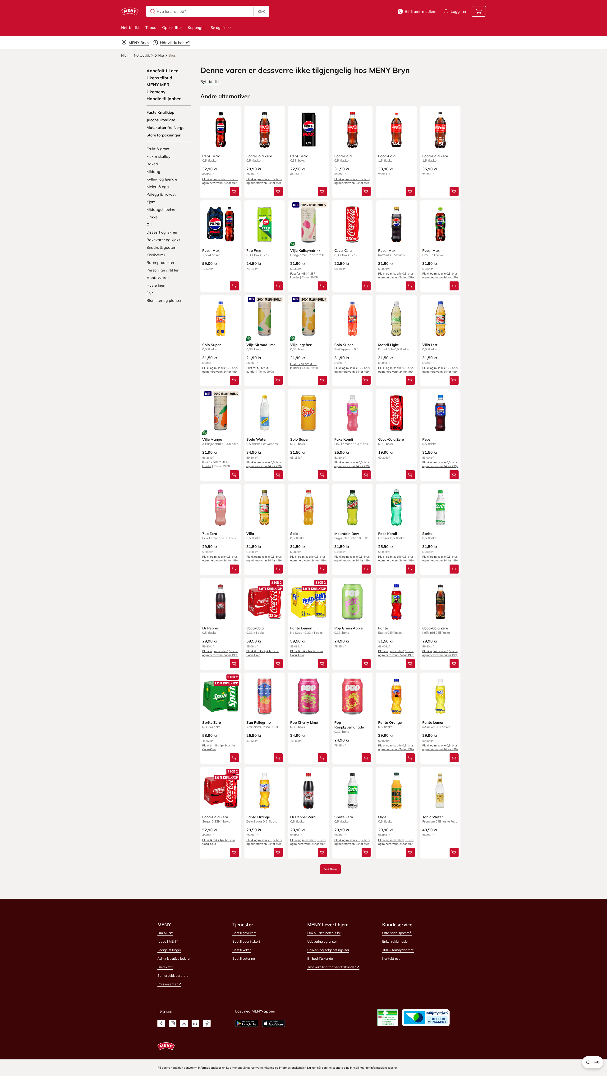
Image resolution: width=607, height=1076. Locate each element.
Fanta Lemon (301, 628)
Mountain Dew (346, 533)
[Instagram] (172, 1023)
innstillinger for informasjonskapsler (373, 1067)
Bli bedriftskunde (320, 958)
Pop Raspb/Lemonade (349, 724)
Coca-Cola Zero (259, 156)
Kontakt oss (391, 958)
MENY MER (158, 84)
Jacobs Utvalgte (161, 120)
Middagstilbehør (161, 209)
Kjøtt (151, 201)
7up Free (253, 250)
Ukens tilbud (159, 78)
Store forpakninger (163, 135)
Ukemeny (156, 92)
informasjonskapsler (292, 1067)
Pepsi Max (211, 156)
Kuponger (196, 27)
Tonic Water (432, 817)
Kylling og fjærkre (162, 179)
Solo (294, 533)
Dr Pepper (210, 628)
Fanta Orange (390, 722)
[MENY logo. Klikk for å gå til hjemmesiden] (129, 11)
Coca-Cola (343, 156)
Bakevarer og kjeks (163, 239)
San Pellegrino (258, 722)
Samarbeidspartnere (173, 975)
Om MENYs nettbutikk (323, 933)
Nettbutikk (130, 27)
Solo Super (211, 345)
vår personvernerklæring (258, 1067)
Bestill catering (243, 958)
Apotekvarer (158, 277)
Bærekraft (165, 967)
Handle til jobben (164, 98)
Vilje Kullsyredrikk (305, 250)
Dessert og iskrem (162, 232)
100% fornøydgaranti (398, 950)
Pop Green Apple (348, 628)
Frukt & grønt (158, 148)
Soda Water (256, 439)
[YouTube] (184, 1023)
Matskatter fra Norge (165, 127)
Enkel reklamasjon (395, 941)
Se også (218, 27)
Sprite (427, 533)
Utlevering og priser (322, 941)
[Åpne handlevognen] (479, 11)
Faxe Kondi (343, 439)
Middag (153, 171)
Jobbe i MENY (167, 941)
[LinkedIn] (195, 1023)
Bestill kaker (241, 950)
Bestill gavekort (244, 933)
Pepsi (427, 439)
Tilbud (150, 27)
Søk (261, 11)
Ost (150, 224)
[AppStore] (273, 1023)
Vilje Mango (212, 439)
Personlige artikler (163, 270)
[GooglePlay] (246, 1023)
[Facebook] (161, 1023)
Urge (382, 817)
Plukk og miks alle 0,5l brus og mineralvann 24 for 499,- (220, 181)
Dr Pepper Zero (303, 817)
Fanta (383, 628)
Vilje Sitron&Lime (260, 345)
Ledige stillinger (169, 950)
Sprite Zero (211, 722)
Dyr (150, 292)
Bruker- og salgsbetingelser (328, 950)
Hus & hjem (156, 285)
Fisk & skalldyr (159, 156)
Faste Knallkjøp (160, 112)
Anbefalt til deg (163, 70)
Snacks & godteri (161, 247)
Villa (250, 533)
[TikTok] (207, 1023)
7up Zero (209, 533)
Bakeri (152, 164)
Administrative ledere (173, 958)
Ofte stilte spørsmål (397, 933)
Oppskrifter (172, 27)
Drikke (152, 217)
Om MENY (165, 933)
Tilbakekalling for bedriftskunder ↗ (333, 967)
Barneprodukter (161, 262)
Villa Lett (429, 345)
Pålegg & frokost (161, 194)
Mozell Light (388, 345)
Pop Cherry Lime (304, 722)
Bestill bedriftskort (246, 941)
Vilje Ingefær (301, 345)
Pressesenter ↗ (169, 984)
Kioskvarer (156, 255)
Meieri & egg (158, 186)
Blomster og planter (164, 300)
